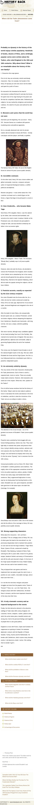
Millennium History (20, 14)
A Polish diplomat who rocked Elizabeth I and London (15, 765)
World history (8, 713)
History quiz (7, 723)
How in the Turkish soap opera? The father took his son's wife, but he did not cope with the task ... (16, 756)
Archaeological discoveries (12, 727)
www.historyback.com (16, 802)
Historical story (8, 720)
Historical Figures (9, 717)
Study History (7, 14)
